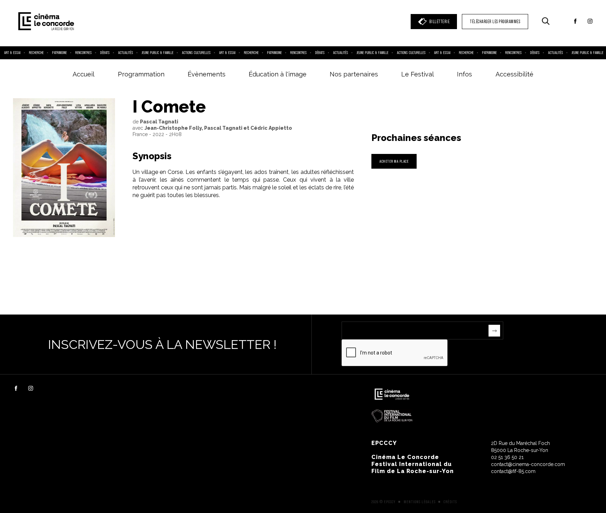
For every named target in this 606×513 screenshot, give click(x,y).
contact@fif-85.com (513, 471)
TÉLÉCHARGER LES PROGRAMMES (495, 21)
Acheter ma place (394, 161)
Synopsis (152, 156)
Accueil (83, 74)
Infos (464, 74)
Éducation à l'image (278, 74)
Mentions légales (420, 502)
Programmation (141, 74)
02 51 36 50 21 (507, 457)
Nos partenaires (354, 74)
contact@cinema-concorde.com (528, 464)
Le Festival (417, 74)
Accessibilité (514, 74)
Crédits (450, 502)
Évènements (206, 74)
